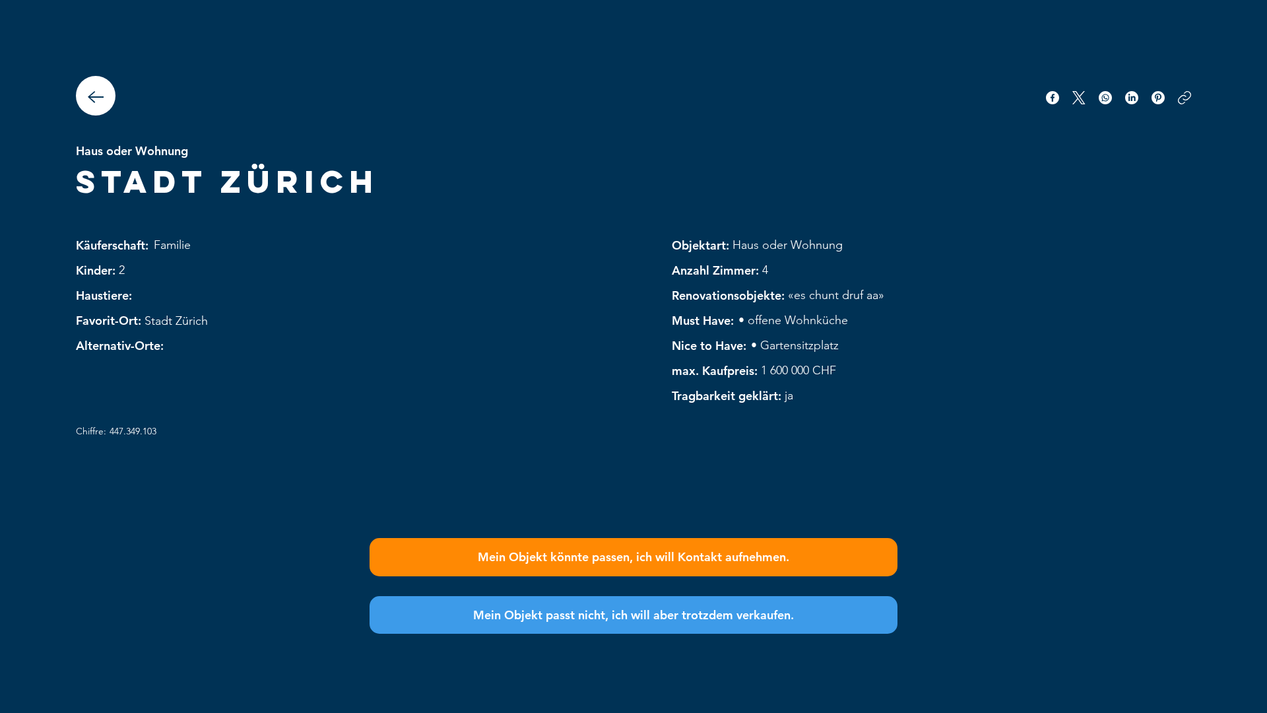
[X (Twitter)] (1079, 97)
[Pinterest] (1158, 97)
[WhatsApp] (1105, 97)
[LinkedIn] (1131, 97)
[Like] (95, 96)
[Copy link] (1184, 97)
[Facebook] (1052, 97)
